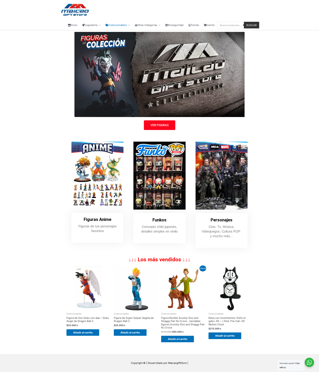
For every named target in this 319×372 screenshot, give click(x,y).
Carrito (211, 25)
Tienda (195, 25)
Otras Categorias (147, 25)
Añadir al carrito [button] (83, 332)
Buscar (251, 25)
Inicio (74, 25)
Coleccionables (118, 25)
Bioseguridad (175, 25)
